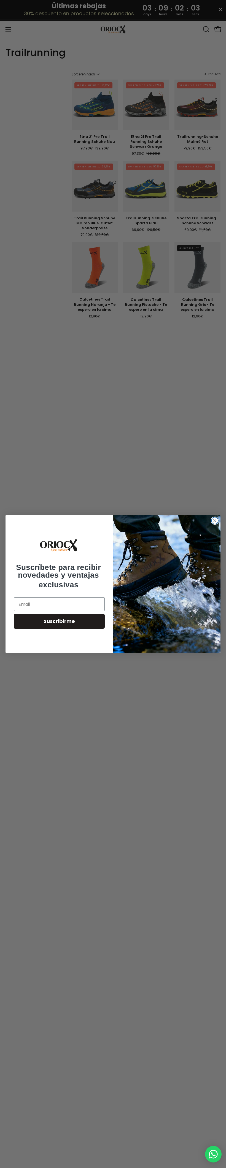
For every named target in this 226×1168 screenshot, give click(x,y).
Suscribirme (59, 621)
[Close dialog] (214, 520)
